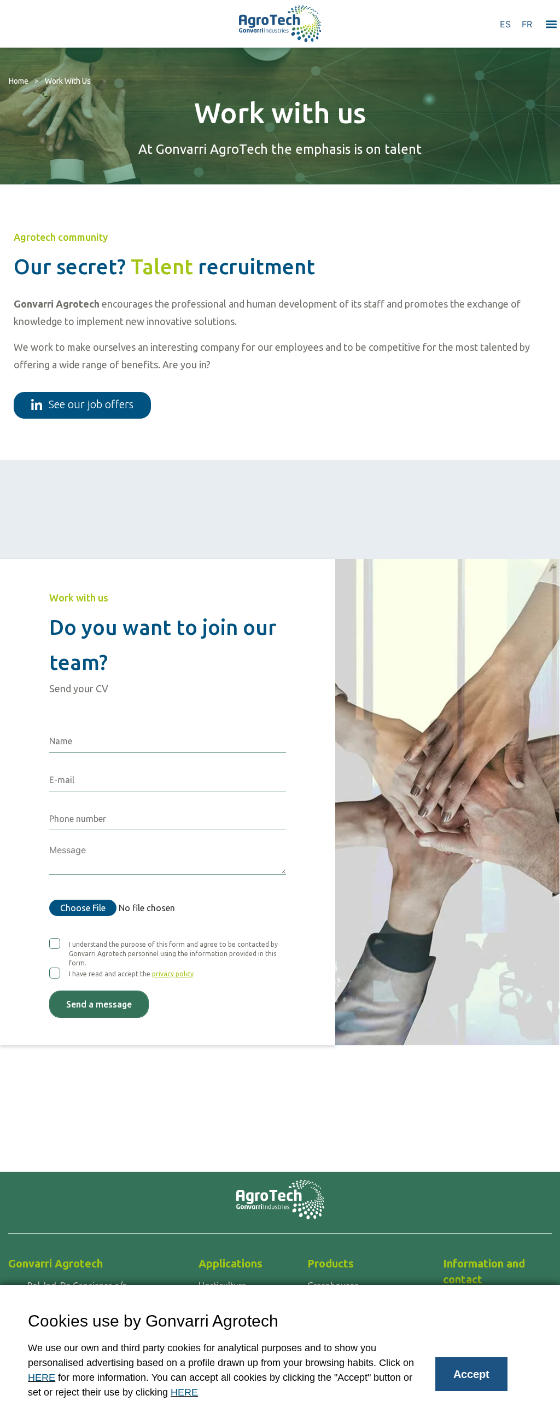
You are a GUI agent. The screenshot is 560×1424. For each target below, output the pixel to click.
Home (18, 81)
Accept (471, 1374)
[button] (551, 24)
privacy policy (173, 973)
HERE (41, 1377)
